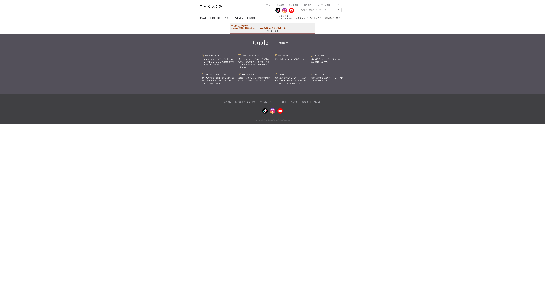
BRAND (203, 18)
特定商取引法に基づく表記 (245, 102)
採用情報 (305, 102)
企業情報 (294, 102)
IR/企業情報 (293, 5)
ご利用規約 (227, 102)
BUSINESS (215, 18)
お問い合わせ (317, 102)
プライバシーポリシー (267, 102)
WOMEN (239, 18)
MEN (227, 18)
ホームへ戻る (272, 30)
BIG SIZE (251, 18)
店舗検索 (283, 102)
